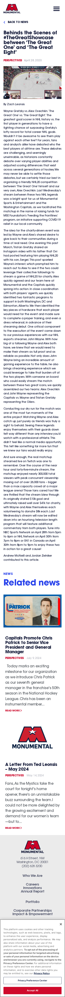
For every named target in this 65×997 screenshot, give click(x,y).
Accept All (32, 990)
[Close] (61, 924)
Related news (31, 583)
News (8, 574)
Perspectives (12, 60)
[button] (56, 9)
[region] (32, 958)
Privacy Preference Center (32, 980)
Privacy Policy (42, 973)
